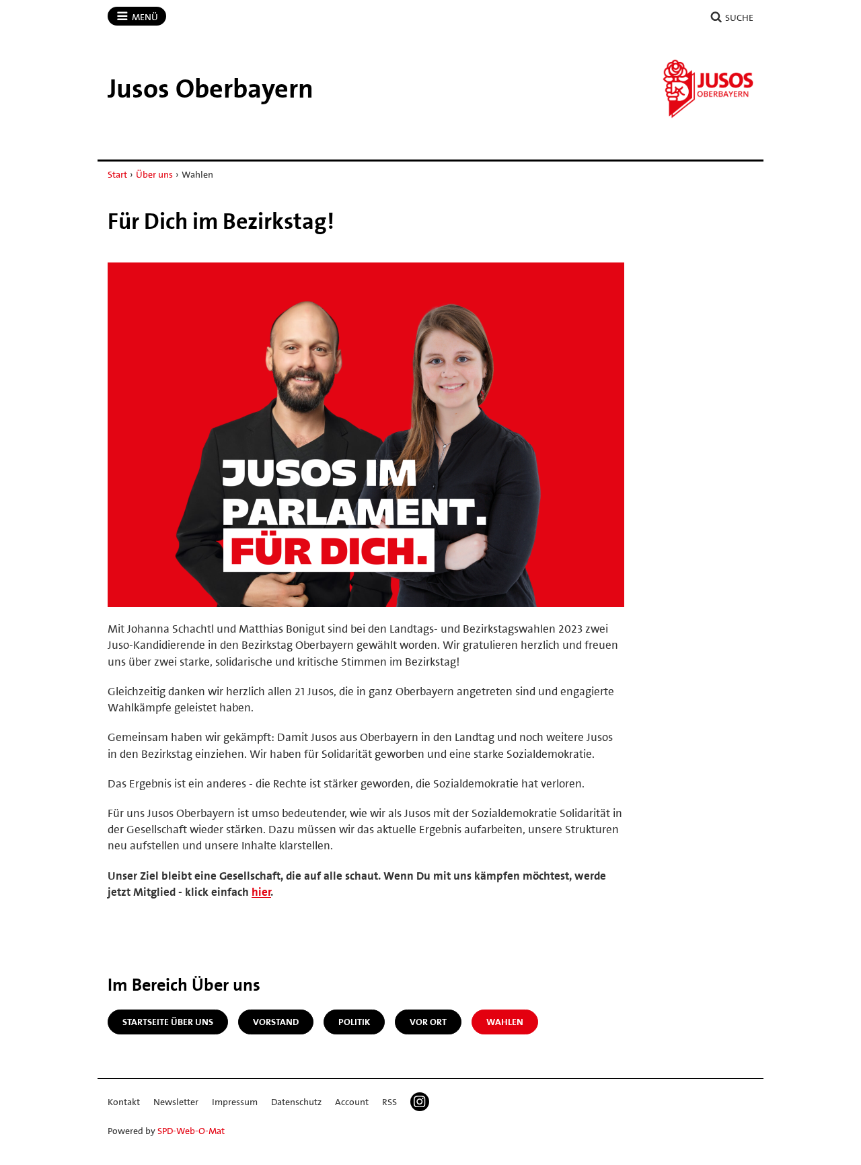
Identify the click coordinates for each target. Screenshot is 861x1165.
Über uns (154, 174)
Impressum (235, 1102)
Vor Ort (428, 1022)
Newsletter (175, 1102)
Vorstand (276, 1022)
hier (261, 891)
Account (352, 1102)
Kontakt (124, 1102)
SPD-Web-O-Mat (191, 1131)
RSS (389, 1102)
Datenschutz (296, 1102)
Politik (354, 1022)
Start (117, 174)
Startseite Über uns (167, 1022)
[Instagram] (419, 1101)
